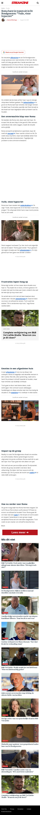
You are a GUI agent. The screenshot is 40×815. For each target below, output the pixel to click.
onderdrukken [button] (25, 205)
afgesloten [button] (10, 372)
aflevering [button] (14, 58)
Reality (8, 8)
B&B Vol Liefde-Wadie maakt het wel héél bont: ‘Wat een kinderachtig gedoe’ (19, 668)
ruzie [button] (16, 515)
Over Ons (4, 809)
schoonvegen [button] (25, 250)
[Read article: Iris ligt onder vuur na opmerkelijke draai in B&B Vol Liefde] (20, 708)
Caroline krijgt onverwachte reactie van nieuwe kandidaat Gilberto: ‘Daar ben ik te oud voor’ (19, 617)
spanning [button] (14, 393)
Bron (3, 526)
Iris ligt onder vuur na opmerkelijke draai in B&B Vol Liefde (19, 719)
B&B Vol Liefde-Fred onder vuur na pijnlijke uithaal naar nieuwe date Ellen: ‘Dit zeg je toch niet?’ (18, 565)
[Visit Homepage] (20, 2)
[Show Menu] (2, 2)
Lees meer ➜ (20, 532)
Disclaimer (20, 809)
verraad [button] (10, 133)
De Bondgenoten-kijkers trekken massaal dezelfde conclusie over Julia (17, 592)
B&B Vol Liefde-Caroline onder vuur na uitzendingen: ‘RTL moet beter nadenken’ (17, 771)
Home (3, 8)
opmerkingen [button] (21, 299)
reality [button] (32, 473)
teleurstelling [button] (28, 102)
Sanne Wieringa (12, 20)
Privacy (12, 809)
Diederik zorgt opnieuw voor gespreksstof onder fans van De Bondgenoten (19, 745)
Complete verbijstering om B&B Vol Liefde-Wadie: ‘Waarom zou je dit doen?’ (17, 796)
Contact (29, 809)
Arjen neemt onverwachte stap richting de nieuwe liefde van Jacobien (17, 694)
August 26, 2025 (24, 20)
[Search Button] (38, 2)
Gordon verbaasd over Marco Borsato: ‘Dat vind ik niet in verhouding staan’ (19, 643)
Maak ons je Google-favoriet (14, 52)
